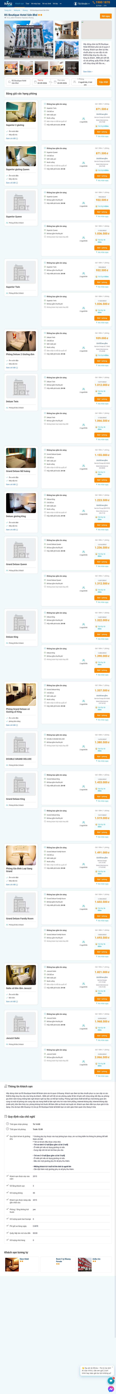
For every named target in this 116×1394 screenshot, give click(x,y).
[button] (97, 1370)
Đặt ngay (106, 16)
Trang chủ (7, 10)
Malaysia (17, 10)
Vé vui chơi (46, 4)
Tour (27, 4)
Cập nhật (103, 82)
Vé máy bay (35, 4)
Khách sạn (19, 4)
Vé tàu (55, 4)
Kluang (25, 10)
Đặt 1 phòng (102, 132)
